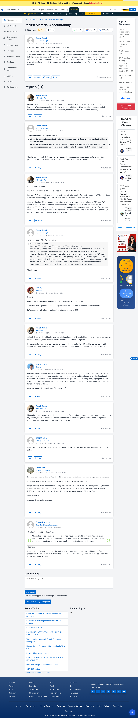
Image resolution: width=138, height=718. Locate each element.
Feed (52, 686)
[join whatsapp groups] (119, 691)
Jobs (107, 14)
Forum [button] (35, 9)
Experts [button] (42, 9)
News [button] (20, 9)
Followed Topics (13, 56)
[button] (120, 9)
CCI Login (69, 711)
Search (10, 76)
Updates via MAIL (12, 69)
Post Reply (30, 592)
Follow (56, 77)
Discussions (12, 20)
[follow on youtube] (114, 691)
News (31, 682)
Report (109, 77)
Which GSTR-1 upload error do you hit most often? (125, 33)
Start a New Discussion (126, 106)
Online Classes (126, 122)
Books (70, 14)
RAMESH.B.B (41, 438)
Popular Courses (32, 14)
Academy (47, 14)
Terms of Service (75, 706)
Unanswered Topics (12, 38)
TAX (51, 682)
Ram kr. (39, 288)
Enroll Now (129, 150)
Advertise (61, 706)
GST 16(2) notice (33, 669)
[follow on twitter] (93, 691)
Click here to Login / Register (38, 601)
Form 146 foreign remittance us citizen (42, 665)
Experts (32, 686)
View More (125, 98)
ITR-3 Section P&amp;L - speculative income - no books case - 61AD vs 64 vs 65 (126, 64)
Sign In (132, 9)
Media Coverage (46, 706)
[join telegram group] (124, 691)
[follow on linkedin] (108, 691)
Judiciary (12, 693)
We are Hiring (31, 706)
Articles (12, 682)
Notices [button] (50, 9)
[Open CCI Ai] (132, 712)
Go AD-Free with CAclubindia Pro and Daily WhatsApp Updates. (69, 3)
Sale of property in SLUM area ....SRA (125, 44)
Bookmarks (54, 689)
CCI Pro (80, 14)
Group (75, 693)
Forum (11, 686)
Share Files (33, 689)
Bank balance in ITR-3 (35, 628)
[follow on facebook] (98, 691)
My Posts (11, 51)
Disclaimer (89, 706)
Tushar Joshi (41, 364)
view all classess (125, 227)
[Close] (135, 3)
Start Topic (11, 26)
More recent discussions (34, 672)
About (18, 706)
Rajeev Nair (40, 468)
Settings (10, 62)
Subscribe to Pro (126, 294)
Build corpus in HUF (125, 76)
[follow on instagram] (103, 691)
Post (48, 672)
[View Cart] (113, 13)
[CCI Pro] (126, 243)
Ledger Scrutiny (93, 14)
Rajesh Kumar (41, 95)
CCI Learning (12, 87)
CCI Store (74, 9)
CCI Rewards (55, 696)
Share (47, 77)
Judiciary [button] (64, 9)
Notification (34, 693)
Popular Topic (12, 45)
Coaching (59, 14)
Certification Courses (38, 696)
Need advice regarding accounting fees (125, 89)
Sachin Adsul (41, 38)
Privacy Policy (103, 706)
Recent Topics (13, 31)
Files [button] (57, 9)
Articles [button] (27, 9)
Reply (38, 77)
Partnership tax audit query (37, 653)
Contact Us (117, 706)
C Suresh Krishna (43, 522)
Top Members (55, 693)
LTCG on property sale (126, 52)
